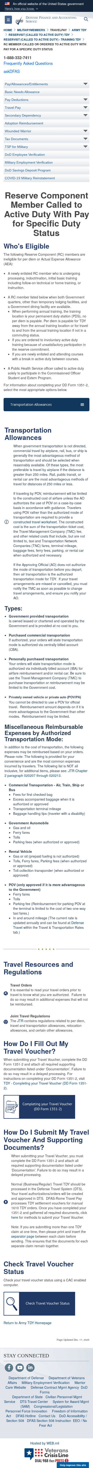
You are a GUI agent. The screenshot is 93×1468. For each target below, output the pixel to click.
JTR (20, 1020)
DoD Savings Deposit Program (28, 170)
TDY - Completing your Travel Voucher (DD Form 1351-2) (45, 1085)
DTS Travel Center (34, 1401)
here (14, 1217)
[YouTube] (20, 1367)
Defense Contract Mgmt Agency (55, 1387)
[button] (22, 8)
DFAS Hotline (26, 1415)
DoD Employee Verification (25, 154)
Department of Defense (26, 1377)
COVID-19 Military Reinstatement (30, 178)
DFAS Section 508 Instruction (49, 1420)
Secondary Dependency (23, 115)
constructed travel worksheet (35, 521)
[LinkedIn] (30, 1367)
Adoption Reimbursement (24, 123)
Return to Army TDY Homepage (28, 1322)
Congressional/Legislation (53, 1406)
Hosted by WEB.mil (44, 1443)
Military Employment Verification (29, 162)
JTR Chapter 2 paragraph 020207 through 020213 (46, 773)
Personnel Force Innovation (26, 1411)
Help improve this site (73, 1465)
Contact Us (47, 1415)
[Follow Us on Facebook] (9, 1367)
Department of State (27, 1396)
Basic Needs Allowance (22, 92)
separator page (22, 1236)
